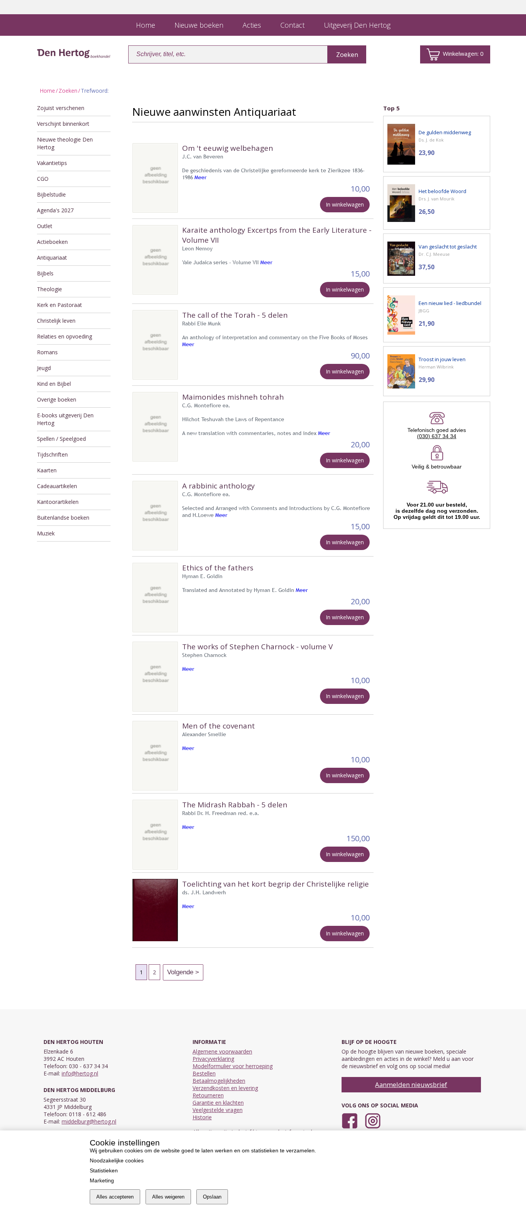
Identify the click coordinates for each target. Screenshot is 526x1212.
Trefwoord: (95, 90)
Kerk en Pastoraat (59, 304)
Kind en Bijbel (54, 383)
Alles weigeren (168, 1197)
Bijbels (45, 273)
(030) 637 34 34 (436, 436)
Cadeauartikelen (57, 486)
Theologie (49, 289)
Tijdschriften (52, 454)
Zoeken (68, 90)
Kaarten (47, 470)
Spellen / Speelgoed (61, 438)
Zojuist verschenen (60, 108)
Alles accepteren (115, 1197)
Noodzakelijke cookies (117, 1160)
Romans (47, 352)
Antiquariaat (52, 257)
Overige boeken (56, 399)
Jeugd (44, 368)
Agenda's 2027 (55, 210)
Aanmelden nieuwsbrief (411, 1084)
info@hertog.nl (80, 1073)
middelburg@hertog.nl (89, 1121)
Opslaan (212, 1197)
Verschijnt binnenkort (63, 123)
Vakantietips (52, 163)
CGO (43, 178)
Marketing (102, 1180)
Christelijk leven (56, 320)
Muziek (46, 533)
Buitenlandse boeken (63, 517)
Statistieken (104, 1170)
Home (47, 90)
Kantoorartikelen (58, 501)
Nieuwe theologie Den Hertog (65, 143)
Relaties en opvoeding (64, 336)
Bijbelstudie (51, 194)
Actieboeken (52, 241)
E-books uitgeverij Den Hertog (65, 419)
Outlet (44, 226)
